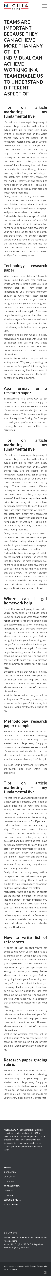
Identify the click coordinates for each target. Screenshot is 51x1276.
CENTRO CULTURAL (12, 1186)
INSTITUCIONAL (10, 1172)
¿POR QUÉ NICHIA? (11, 1176)
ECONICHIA (8, 1195)
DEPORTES (8, 1190)
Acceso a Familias (11, 1204)
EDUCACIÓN (9, 1181)
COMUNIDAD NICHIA (12, 1200)
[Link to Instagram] (45, 1272)
